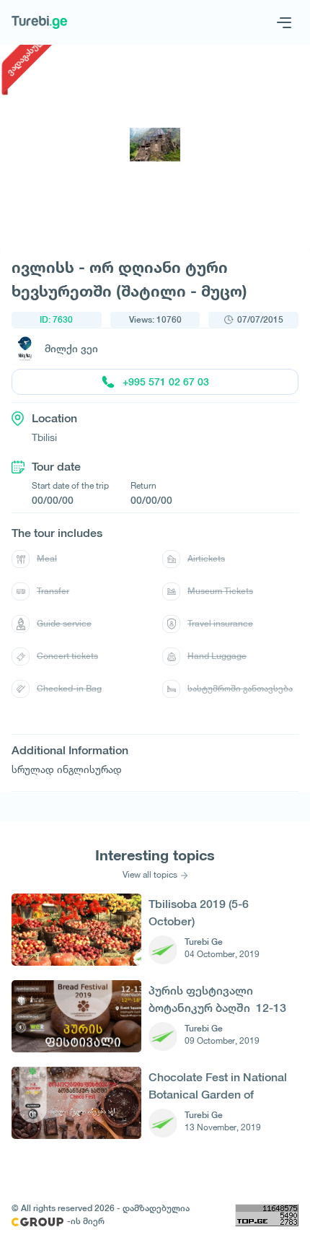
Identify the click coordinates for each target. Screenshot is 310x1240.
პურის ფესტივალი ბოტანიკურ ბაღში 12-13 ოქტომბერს (217, 999)
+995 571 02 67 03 (166, 382)
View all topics (150, 874)
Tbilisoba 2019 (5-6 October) (199, 912)
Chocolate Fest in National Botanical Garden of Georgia (218, 1085)
